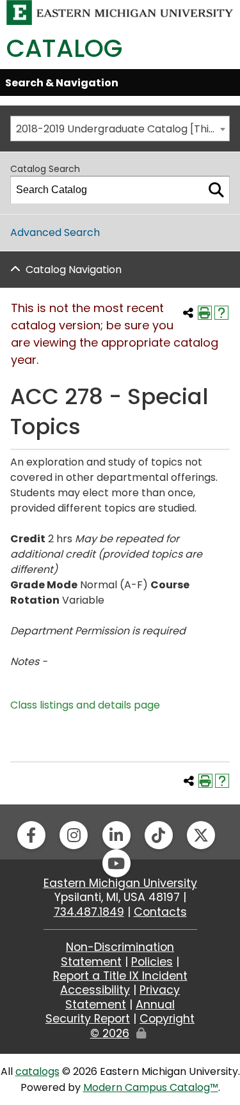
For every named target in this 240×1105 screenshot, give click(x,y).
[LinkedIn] (116, 835)
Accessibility (95, 990)
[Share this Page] (188, 313)
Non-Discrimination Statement (117, 954)
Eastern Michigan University (120, 883)
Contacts (160, 912)
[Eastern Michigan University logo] (120, 11)
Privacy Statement (122, 997)
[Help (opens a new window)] (221, 313)
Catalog (64, 48)
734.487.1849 (89, 912)
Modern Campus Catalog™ (150, 1087)
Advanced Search (55, 232)
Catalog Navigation (74, 269)
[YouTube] (116, 863)
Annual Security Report (110, 1011)
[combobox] (120, 128)
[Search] (216, 190)
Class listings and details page (85, 705)
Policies (152, 961)
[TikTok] (159, 835)
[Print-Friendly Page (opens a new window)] (205, 313)
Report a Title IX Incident (120, 976)
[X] (201, 835)
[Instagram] (74, 835)
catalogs (37, 1071)
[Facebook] (31, 835)
